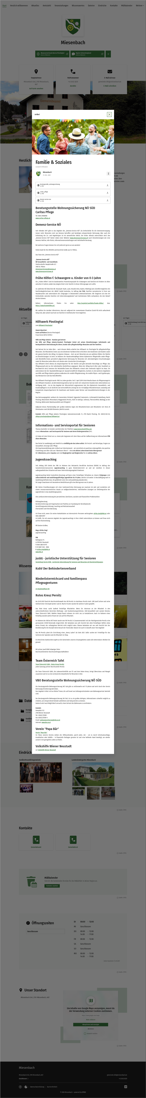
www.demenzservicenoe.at (79, 238)
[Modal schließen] (109, 114)
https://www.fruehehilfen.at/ (45, 306)
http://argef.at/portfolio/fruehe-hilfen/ (90, 303)
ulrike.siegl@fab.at (100, 514)
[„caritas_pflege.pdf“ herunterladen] (107, 193)
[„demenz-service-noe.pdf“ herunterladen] (107, 200)
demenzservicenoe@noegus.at (46, 269)
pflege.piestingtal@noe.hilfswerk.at (47, 416)
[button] (73, 137)
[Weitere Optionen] (108, 174)
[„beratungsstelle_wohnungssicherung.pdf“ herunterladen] (107, 185)
